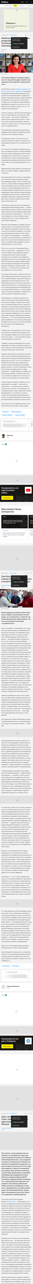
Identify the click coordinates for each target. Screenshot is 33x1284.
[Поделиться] (28, 35)
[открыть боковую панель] (27, 2)
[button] (31, 2)
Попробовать (15, 47)
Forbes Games (10, 6)
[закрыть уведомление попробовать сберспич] (25, 39)
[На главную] (4, 2)
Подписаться (7, 488)
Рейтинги (22, 6)
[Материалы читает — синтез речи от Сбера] (25, 35)
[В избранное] (31, 35)
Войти (22, 2)
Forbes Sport (6, 521)
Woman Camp (11, 1200)
